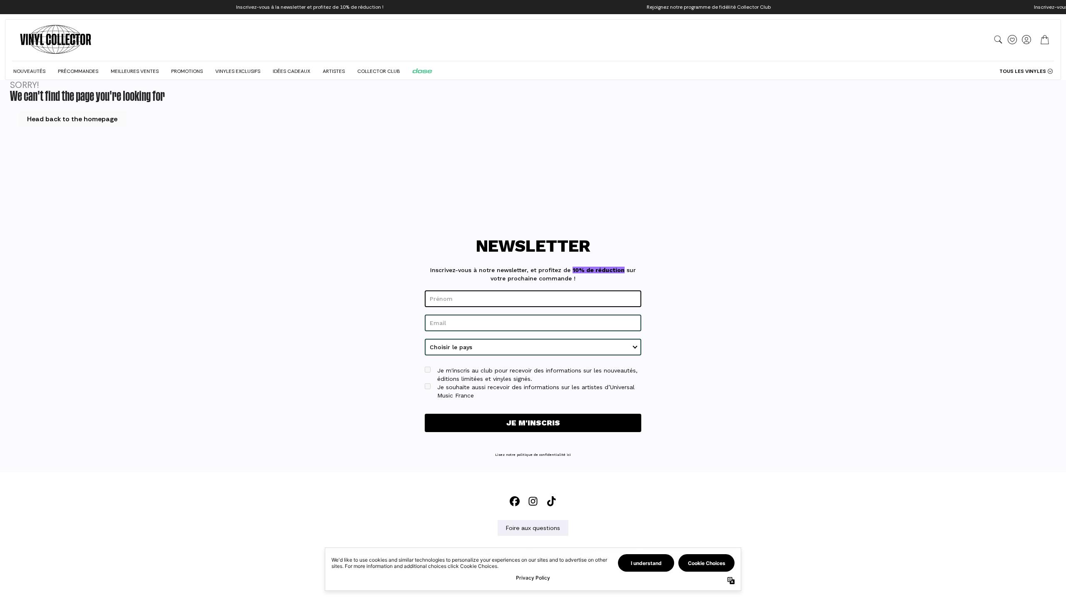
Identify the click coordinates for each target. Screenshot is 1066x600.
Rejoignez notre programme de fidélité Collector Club (709, 7)
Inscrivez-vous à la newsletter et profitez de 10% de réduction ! (310, 7)
